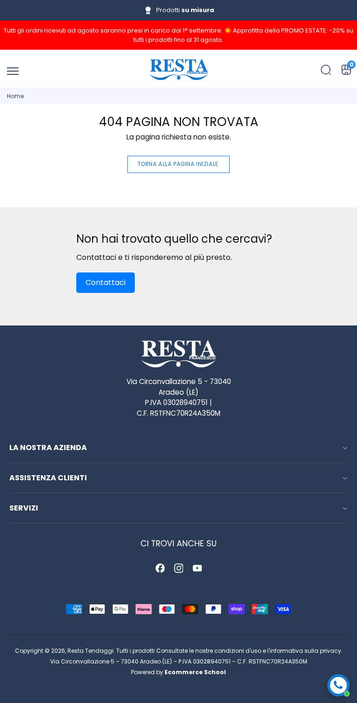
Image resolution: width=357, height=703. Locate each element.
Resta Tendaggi (90, 651)
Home (15, 96)
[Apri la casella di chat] (338, 685)
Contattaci (106, 282)
